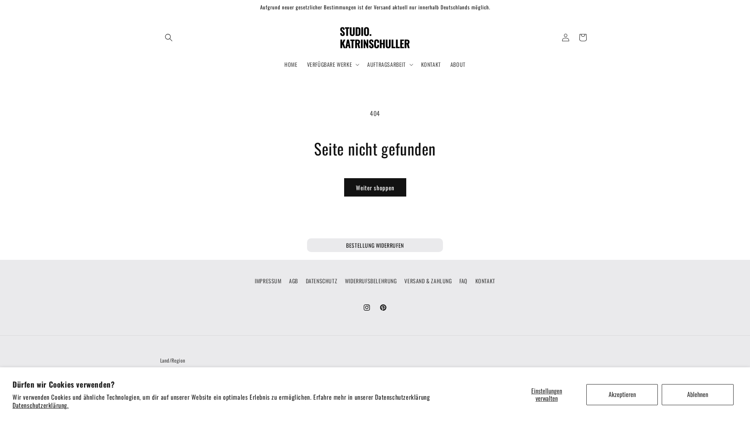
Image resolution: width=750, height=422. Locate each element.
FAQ (463, 281)
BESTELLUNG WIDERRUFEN (375, 245)
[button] (168, 37)
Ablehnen (697, 394)
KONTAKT (485, 281)
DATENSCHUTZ (322, 281)
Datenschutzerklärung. (40, 405)
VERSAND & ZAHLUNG (428, 281)
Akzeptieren (622, 394)
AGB (293, 281)
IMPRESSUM (268, 281)
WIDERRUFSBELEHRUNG (371, 281)
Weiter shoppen (375, 187)
